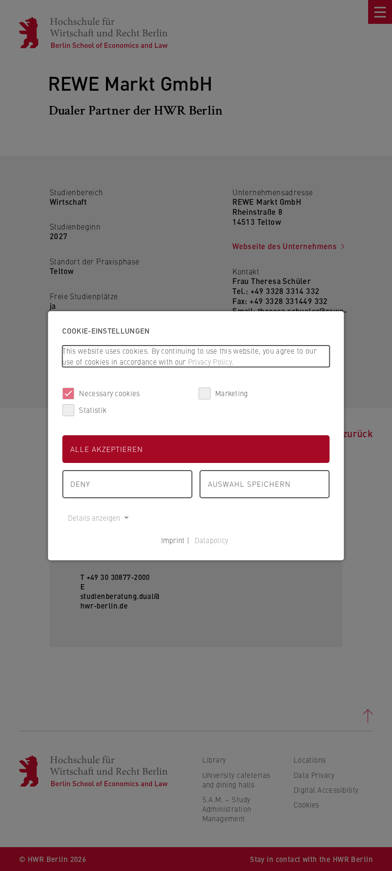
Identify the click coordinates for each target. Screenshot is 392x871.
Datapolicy (212, 540)
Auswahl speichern (249, 484)
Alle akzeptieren (106, 449)
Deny (80, 484)
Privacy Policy (209, 362)
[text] (195, 356)
